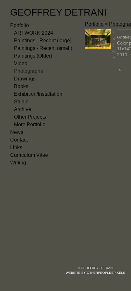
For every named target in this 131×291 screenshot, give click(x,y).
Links (16, 147)
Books (21, 86)
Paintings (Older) (33, 56)
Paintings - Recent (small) (43, 48)
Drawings (25, 78)
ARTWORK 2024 (33, 33)
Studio (21, 101)
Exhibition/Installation (38, 94)
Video (20, 63)
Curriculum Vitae (29, 155)
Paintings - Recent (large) (43, 40)
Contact (19, 139)
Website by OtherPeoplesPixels (95, 272)
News (16, 132)
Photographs (28, 71)
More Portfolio (29, 124)
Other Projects (30, 117)
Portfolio (19, 25)
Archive (22, 109)
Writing (18, 162)
